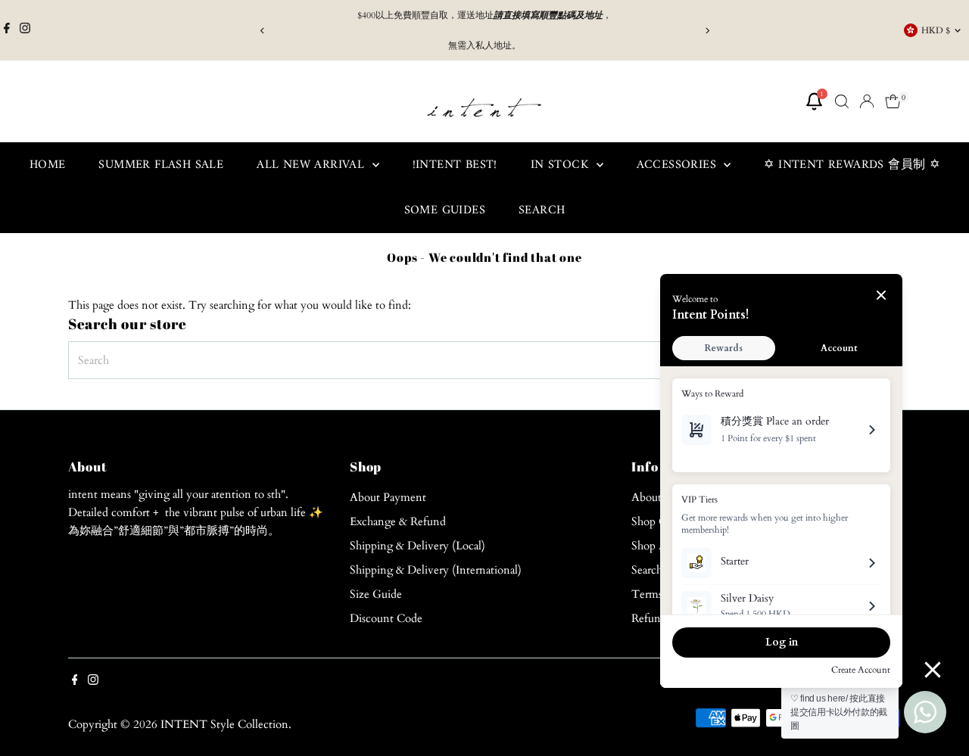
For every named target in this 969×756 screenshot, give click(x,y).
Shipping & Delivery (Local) (417, 545)
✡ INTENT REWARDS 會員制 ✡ (851, 165)
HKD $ (935, 30)
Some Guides (444, 210)
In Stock (562, 165)
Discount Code (386, 618)
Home (48, 165)
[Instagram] (25, 30)
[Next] (707, 31)
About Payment (388, 497)
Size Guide (376, 594)
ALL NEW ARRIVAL (312, 165)
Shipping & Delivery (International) (436, 569)
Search (542, 210)
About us (653, 497)
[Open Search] (842, 101)
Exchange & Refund (398, 521)
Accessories (679, 165)
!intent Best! (455, 165)
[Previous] (262, 31)
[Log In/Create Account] (867, 101)
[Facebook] (7, 30)
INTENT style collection (224, 724)
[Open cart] (893, 101)
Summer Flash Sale (160, 165)
